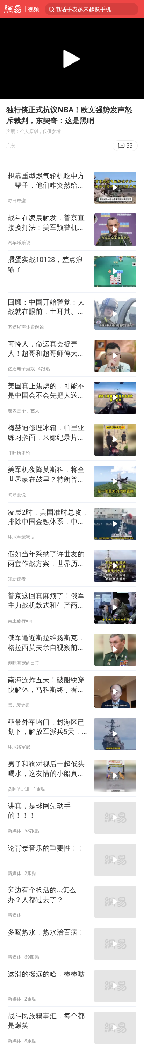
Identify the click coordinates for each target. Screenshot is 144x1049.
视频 (33, 9)
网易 (12, 9)
